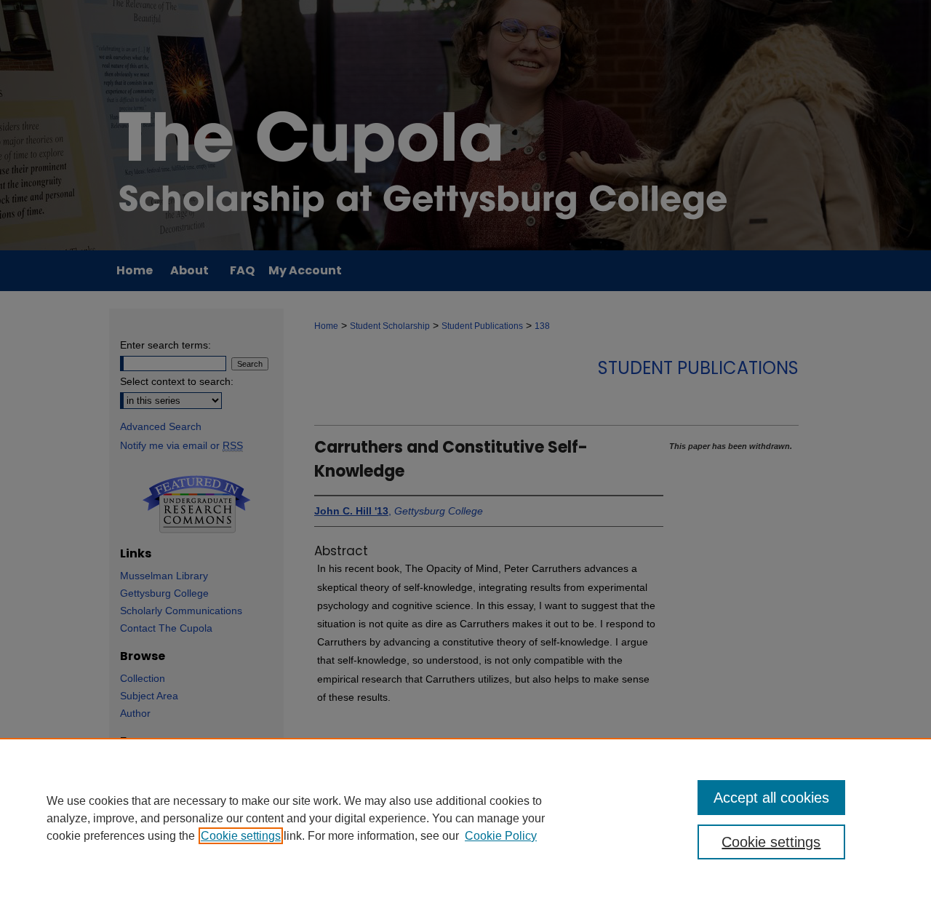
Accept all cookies (771, 798)
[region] (465, 818)
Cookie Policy (501, 836)
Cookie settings (241, 836)
